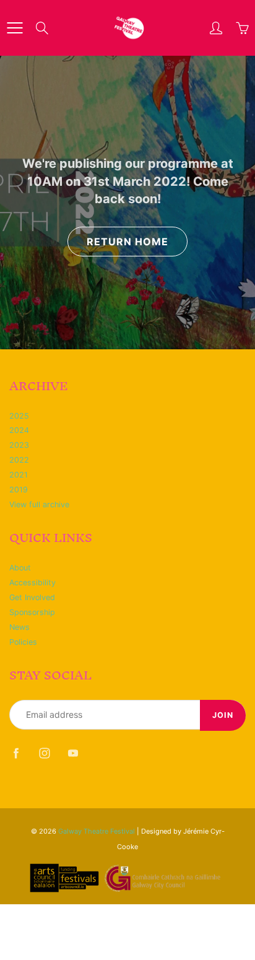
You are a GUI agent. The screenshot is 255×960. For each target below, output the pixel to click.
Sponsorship (32, 612)
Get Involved (32, 597)
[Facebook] (16, 753)
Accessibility (32, 582)
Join (222, 715)
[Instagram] (44, 753)
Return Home (127, 241)
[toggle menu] (14, 28)
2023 (19, 445)
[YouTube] (73, 753)
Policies (23, 642)
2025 (19, 416)
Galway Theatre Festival (96, 831)
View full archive (39, 504)
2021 (18, 474)
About (20, 567)
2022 (19, 460)
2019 (18, 489)
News (19, 627)
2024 (19, 430)
